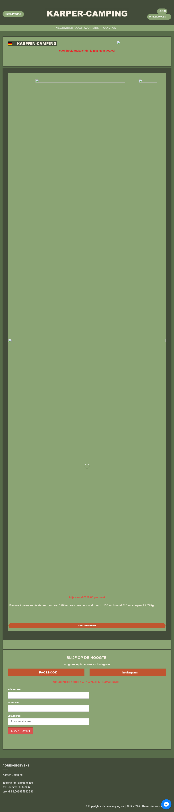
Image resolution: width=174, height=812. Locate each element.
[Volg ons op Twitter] (89, 2)
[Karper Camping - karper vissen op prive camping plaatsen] (87, 14)
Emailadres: (14, 715)
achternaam (14, 689)
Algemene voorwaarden (77, 27)
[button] (162, 11)
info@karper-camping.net (18, 782)
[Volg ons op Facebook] (82, 2)
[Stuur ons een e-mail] (92, 2)
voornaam (13, 702)
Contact (110, 27)
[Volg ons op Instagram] (85, 2)
